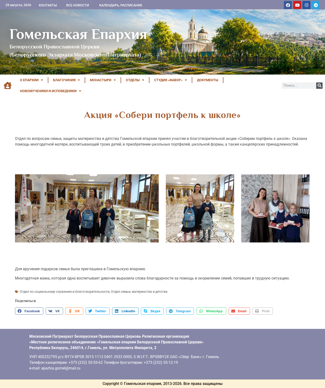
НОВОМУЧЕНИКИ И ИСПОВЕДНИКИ (48, 91)
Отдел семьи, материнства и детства (139, 291)
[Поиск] (319, 85)
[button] (29, 311)
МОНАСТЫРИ (100, 80)
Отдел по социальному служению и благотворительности (64, 291)
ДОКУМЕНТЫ (207, 80)
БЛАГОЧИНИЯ (64, 80)
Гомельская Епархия (78, 34)
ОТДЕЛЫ (133, 80)
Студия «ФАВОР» (168, 80)
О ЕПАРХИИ (29, 80)
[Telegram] (316, 5)
